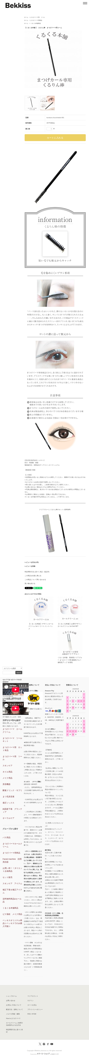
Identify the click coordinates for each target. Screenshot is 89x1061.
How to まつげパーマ (13, 1018)
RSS (28, 1014)
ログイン (30, 1000)
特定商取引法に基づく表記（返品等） (37, 572)
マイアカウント (32, 996)
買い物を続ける (30, 583)
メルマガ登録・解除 (13, 1014)
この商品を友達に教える (33, 576)
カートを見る (32, 1005)
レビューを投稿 (30, 566)
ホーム (26, 17)
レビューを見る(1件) (32, 562)
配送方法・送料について (14, 1009)
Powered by (33, 1054)
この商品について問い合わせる (35, 579)
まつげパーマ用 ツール (37, 17)
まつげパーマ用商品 (36, 20)
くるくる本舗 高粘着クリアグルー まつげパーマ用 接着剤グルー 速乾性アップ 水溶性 (70, 660)
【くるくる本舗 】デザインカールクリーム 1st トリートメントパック (40, 626)
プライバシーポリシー (35, 1009)
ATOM (34, 1014)
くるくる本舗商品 (35, 23)
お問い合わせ (10, 1000)
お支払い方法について (13, 1005)
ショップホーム (11, 996)
